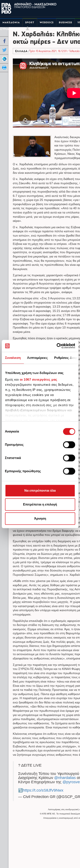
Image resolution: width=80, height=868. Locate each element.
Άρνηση (40, 518)
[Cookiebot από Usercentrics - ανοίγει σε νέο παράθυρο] (57, 346)
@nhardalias (65, 778)
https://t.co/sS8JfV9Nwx (43, 790)
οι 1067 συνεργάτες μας (38, 379)
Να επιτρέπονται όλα (40, 490)
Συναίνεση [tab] (13, 357)
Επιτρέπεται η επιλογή (40, 504)
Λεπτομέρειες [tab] (37, 357)
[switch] (69, 444)
